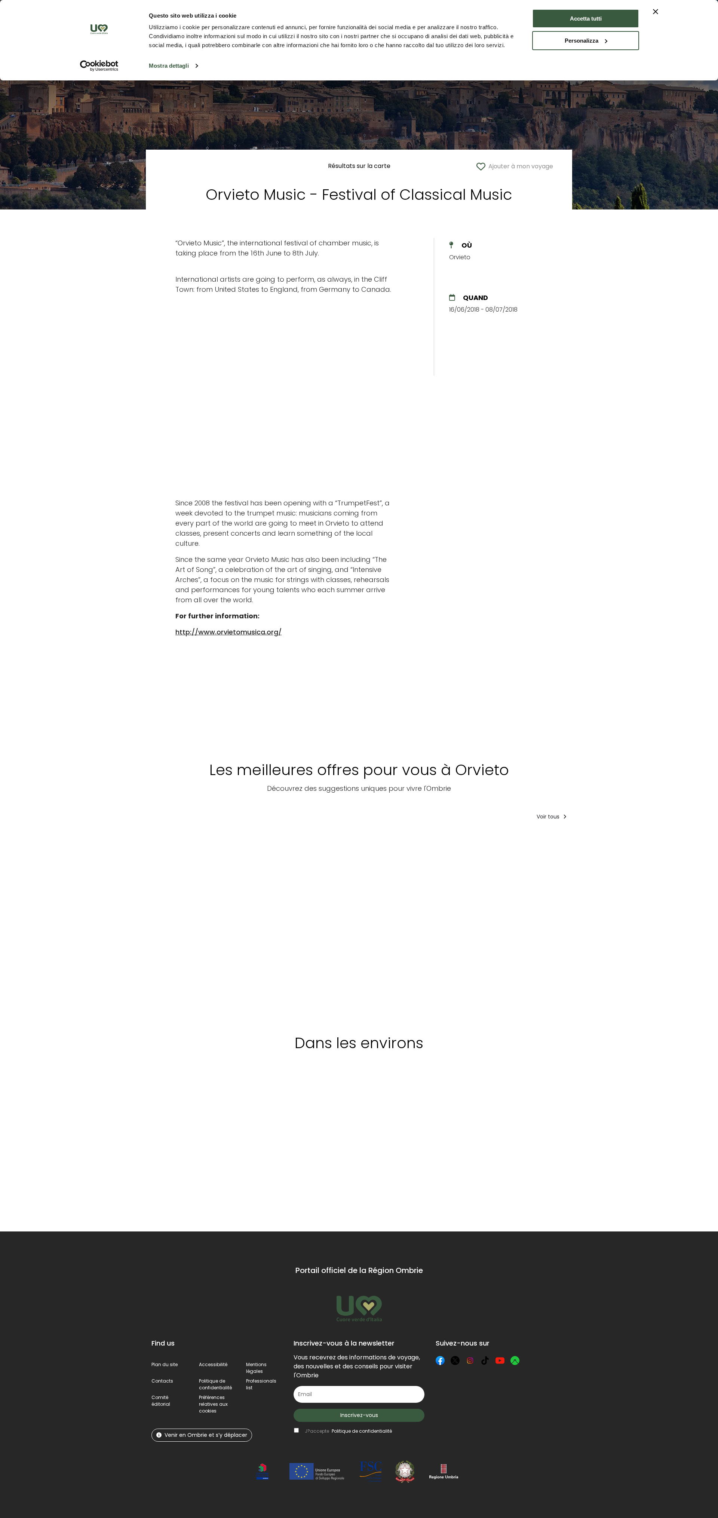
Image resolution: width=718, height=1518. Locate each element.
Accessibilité (213, 1364)
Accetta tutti (586, 18)
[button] (213, 1404)
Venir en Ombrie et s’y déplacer (206, 1435)
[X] (455, 1360)
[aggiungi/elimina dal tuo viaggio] (213, 1092)
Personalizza (581, 40)
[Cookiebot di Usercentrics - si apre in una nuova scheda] (99, 65)
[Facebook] (440, 1360)
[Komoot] (514, 1360)
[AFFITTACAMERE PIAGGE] (656, 925)
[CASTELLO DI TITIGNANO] (257, 925)
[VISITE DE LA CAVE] (573, 925)
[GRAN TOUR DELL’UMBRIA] (330, 925)
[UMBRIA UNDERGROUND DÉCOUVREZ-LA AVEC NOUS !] (491, 925)
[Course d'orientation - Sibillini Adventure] (407, 925)
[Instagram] (470, 1360)
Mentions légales (256, 1367)
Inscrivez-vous (359, 1415)
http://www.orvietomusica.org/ (228, 632)
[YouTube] (499, 1360)
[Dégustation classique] (185, 925)
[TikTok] (485, 1360)
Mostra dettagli (169, 65)
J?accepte (348, 1431)
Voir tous (549, 816)
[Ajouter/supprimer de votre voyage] (212, 841)
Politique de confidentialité (215, 1384)
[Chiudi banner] (655, 11)
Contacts (162, 1381)
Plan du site (164, 1364)
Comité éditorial (160, 1400)
